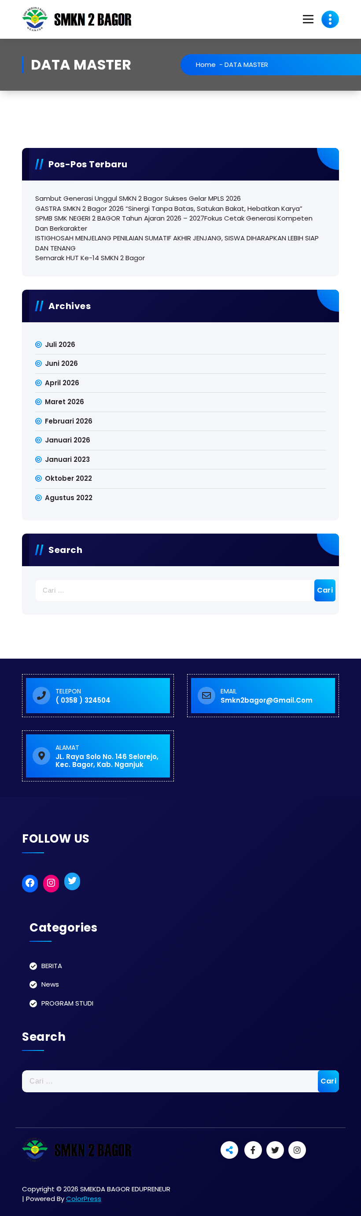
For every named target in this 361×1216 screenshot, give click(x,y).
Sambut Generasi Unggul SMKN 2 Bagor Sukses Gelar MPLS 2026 (138, 198)
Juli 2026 (60, 344)
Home (206, 64)
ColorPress (83, 1198)
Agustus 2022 (68, 497)
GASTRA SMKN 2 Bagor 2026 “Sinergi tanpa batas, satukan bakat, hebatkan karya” (168, 208)
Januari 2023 (67, 459)
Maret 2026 (64, 401)
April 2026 (62, 382)
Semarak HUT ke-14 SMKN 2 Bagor (90, 257)
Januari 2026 (67, 440)
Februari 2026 (68, 421)
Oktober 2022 (68, 478)
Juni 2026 (61, 363)
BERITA (51, 965)
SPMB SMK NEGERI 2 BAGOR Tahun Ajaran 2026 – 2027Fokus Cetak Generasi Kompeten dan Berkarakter (174, 223)
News (50, 984)
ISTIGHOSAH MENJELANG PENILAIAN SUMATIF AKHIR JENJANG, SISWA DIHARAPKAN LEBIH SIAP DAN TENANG (177, 243)
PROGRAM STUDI (67, 1003)
